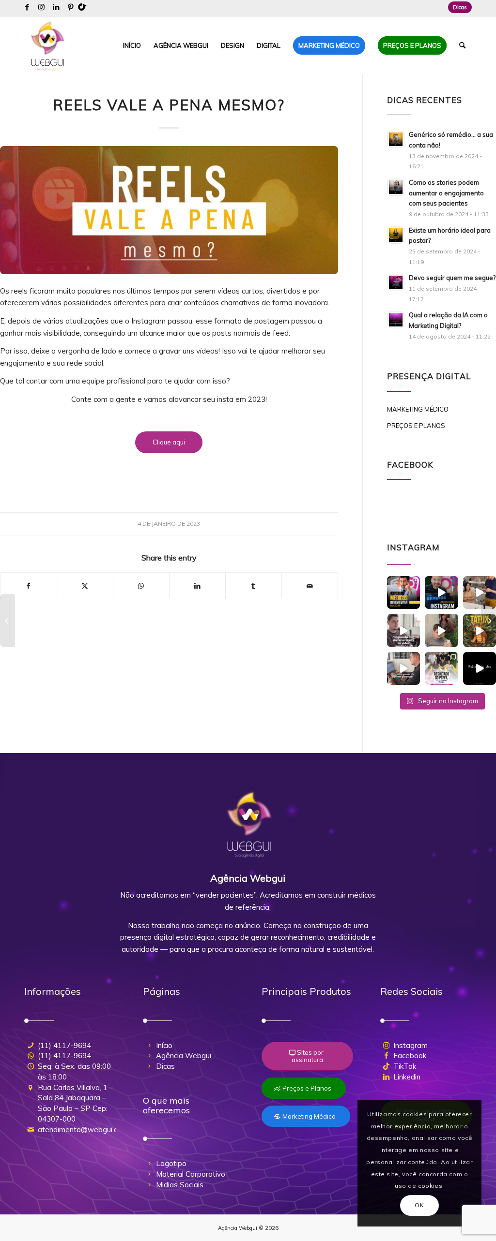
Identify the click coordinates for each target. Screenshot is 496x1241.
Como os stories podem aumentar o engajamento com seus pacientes (446, 192)
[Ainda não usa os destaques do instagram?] (488, 620)
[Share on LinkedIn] (197, 586)
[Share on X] (85, 586)
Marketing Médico (418, 409)
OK (419, 1205)
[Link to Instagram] (41, 7)
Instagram (410, 1045)
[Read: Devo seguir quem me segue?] (395, 282)
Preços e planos (416, 425)
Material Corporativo (190, 1174)
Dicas (460, 7)
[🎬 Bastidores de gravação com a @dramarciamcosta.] (479, 592)
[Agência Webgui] (48, 45)
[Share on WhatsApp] (141, 586)
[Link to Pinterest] (70, 7)
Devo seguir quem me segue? (452, 277)
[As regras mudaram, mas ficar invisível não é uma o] (403, 592)
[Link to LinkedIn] (56, 7)
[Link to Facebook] (27, 7)
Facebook (409, 1055)
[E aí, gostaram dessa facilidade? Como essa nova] (441, 592)
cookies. (431, 1185)
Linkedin (406, 1076)
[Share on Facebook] (28, 586)
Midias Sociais (179, 1184)
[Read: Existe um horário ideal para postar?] (395, 235)
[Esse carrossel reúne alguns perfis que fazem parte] (441, 668)
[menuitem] (457, 7)
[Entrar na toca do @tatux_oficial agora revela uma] (479, 630)
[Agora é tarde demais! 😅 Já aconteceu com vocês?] (403, 668)
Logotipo (171, 1163)
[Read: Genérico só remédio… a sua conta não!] (395, 139)
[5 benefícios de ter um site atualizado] (7, 620)
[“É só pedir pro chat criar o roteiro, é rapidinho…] (403, 630)
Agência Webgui (183, 1055)
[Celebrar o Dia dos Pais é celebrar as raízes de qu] (479, 668)
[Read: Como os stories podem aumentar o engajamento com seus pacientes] (395, 187)
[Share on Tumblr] (253, 586)
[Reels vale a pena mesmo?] (169, 210)
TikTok (404, 1066)
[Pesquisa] (462, 45)
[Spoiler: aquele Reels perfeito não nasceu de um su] (441, 630)
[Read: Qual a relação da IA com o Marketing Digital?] (395, 319)
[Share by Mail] (310, 586)
